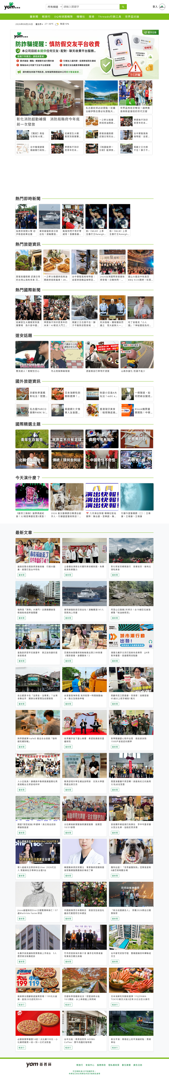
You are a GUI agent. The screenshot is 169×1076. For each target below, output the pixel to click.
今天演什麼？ (28, 477)
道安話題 (23, 335)
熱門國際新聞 (28, 289)
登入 (155, 6)
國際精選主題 (28, 424)
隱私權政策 (114, 1065)
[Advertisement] (84, 175)
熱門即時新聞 (28, 198)
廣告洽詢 (137, 1065)
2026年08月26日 (24, 24)
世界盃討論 (132, 16)
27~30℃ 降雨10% (57, 24)
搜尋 (92, 16)
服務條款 (101, 1065)
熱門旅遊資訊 (28, 244)
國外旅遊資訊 (28, 381)
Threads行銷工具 (109, 16)
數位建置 (126, 1065)
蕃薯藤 (11, 6)
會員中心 (90, 1065)
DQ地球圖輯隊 (63, 16)
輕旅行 (46, 16)
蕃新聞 (34, 16)
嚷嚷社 (81, 16)
